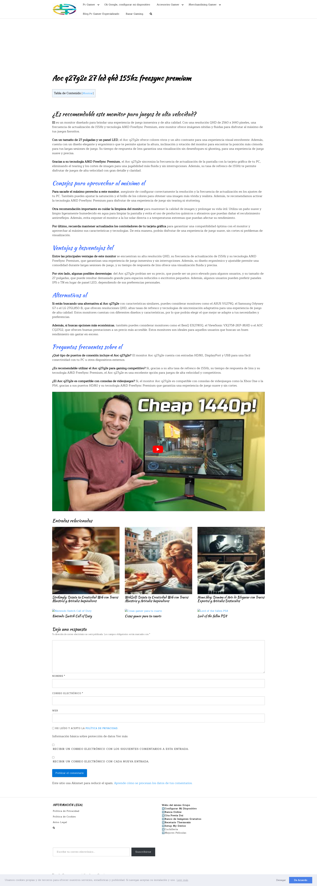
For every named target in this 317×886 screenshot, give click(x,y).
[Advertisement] (158, 43)
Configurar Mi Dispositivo (181, 808)
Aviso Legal (60, 822)
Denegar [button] (281, 880)
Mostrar (88, 93)
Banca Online (173, 812)
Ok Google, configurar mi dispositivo (127, 4)
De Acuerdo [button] (300, 880)
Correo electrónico (67, 693)
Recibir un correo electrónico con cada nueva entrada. (101, 762)
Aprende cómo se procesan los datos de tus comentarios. (153, 783)
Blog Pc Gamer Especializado (101, 14)
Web (55, 711)
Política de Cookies (64, 817)
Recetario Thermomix (178, 822)
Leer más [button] (182, 880)
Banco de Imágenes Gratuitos (183, 819)
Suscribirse (143, 852)
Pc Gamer (89, 4)
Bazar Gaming (134, 14)
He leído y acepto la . (86, 728)
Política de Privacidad (102, 728)
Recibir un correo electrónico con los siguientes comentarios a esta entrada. (121, 749)
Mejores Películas (175, 833)
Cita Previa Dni (174, 815)
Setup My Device (175, 826)
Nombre (58, 676)
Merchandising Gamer (203, 4)
